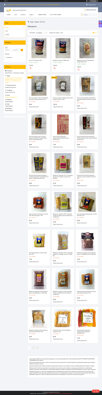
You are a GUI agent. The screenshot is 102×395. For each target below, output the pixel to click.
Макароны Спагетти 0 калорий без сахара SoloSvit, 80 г (85, 61)
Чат (97, 391)
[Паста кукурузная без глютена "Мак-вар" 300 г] (39, 241)
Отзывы (7, 34)
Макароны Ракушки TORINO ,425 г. (61, 60)
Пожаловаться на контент (52, 393)
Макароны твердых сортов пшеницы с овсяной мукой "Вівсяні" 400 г (38, 331)
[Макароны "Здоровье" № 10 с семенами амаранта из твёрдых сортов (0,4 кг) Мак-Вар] (63, 163)
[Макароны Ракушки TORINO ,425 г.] (63, 48)
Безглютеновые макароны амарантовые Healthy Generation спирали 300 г (61, 138)
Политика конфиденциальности (65, 393)
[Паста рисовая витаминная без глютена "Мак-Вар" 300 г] (87, 202)
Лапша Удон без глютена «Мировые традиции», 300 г (62, 331)
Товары (31, 14)
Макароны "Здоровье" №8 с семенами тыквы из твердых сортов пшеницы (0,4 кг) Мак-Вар (62, 215)
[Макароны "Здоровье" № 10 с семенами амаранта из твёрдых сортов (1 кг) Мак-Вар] (63, 241)
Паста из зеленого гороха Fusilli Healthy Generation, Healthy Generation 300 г (38, 98)
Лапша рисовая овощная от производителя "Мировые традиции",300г (84, 332)
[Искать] (82, 15)
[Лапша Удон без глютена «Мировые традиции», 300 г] (63, 318)
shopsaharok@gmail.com (11, 97)
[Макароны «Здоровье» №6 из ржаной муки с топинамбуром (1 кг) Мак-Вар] (39, 279)
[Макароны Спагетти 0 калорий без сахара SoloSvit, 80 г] (87, 48)
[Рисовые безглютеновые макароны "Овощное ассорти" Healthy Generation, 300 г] (87, 163)
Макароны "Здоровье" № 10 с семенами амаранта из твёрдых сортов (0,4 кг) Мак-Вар (63, 177)
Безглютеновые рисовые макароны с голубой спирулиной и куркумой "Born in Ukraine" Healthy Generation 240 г (39, 177)
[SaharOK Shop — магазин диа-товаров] (8, 10)
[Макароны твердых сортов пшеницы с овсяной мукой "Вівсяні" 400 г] (39, 318)
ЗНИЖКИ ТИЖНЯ (42, 14)
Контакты (23, 14)
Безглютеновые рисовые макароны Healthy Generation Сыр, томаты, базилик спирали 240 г (87, 138)
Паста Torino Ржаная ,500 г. (35, 60)
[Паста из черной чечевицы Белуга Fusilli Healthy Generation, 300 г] (63, 86)
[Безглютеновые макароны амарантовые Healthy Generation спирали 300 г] (63, 124)
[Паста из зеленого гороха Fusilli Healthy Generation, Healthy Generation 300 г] (39, 86)
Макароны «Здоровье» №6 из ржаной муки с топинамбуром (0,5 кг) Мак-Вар (86, 253)
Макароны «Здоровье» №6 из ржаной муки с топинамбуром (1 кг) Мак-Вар (38, 292)
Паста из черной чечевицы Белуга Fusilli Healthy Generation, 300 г (63, 98)
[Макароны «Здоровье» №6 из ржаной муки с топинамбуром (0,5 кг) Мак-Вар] (87, 241)
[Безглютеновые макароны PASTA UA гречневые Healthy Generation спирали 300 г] (87, 86)
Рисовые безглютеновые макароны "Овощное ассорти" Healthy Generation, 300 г (86, 177)
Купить (30, 67)
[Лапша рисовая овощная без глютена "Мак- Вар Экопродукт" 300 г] (87, 279)
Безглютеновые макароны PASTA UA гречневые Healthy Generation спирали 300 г (86, 99)
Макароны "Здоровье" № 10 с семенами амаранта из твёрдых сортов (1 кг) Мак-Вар (63, 254)
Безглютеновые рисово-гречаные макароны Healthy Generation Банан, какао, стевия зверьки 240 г (38, 138)
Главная (9, 14)
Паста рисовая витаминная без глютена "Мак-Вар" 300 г (87, 214)
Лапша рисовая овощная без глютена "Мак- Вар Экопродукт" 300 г (86, 292)
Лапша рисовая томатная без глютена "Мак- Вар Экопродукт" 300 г (38, 214)
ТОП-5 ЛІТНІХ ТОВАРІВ (55, 14)
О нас (15, 14)
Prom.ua (57, 392)
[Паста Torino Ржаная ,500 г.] (39, 48)
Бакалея (37, 21)
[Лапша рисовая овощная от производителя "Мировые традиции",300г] (87, 318)
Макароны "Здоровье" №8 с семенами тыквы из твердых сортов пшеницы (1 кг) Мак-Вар (62, 293)
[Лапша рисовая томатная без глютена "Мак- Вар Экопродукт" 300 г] (39, 202)
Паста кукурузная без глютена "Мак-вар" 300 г (38, 253)
